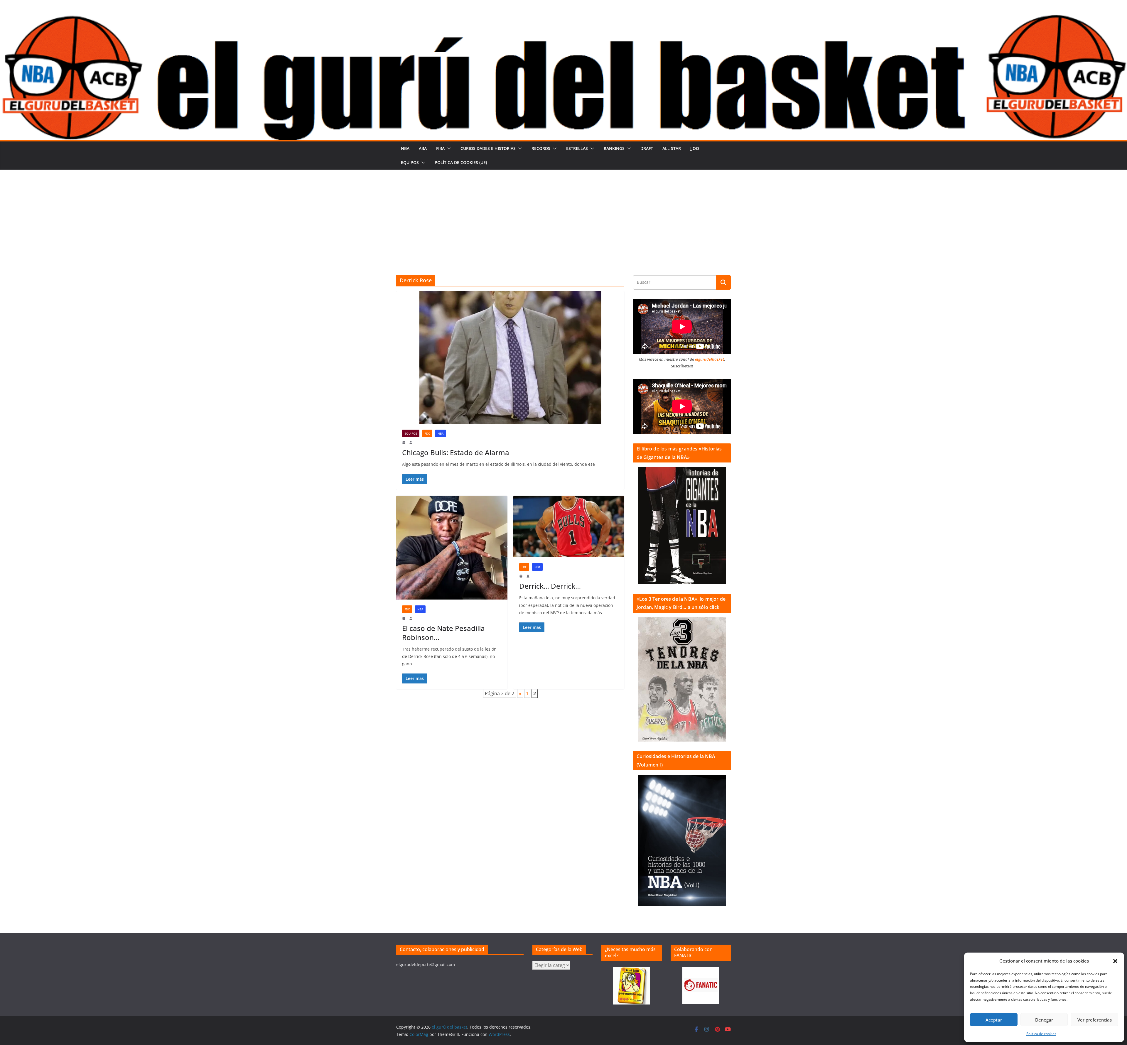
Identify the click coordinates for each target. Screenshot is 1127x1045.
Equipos (410, 162)
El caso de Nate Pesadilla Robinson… (443, 632)
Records (541, 148)
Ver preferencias (1094, 1020)
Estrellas (577, 148)
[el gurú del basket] (563, 18)
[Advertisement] (563, 214)
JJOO (694, 148)
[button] (1115, 961)
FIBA (440, 148)
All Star (671, 148)
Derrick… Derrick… (550, 586)
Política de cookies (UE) (461, 162)
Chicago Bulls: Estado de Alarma (455, 452)
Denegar (1044, 1020)
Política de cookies (1041, 1033)
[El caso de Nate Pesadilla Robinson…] (451, 548)
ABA (423, 148)
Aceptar (994, 1020)
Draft (646, 148)
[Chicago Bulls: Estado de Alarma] (510, 357)
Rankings (614, 148)
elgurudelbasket (709, 359)
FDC (427, 433)
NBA (405, 148)
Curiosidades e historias (488, 148)
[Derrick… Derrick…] (569, 527)
